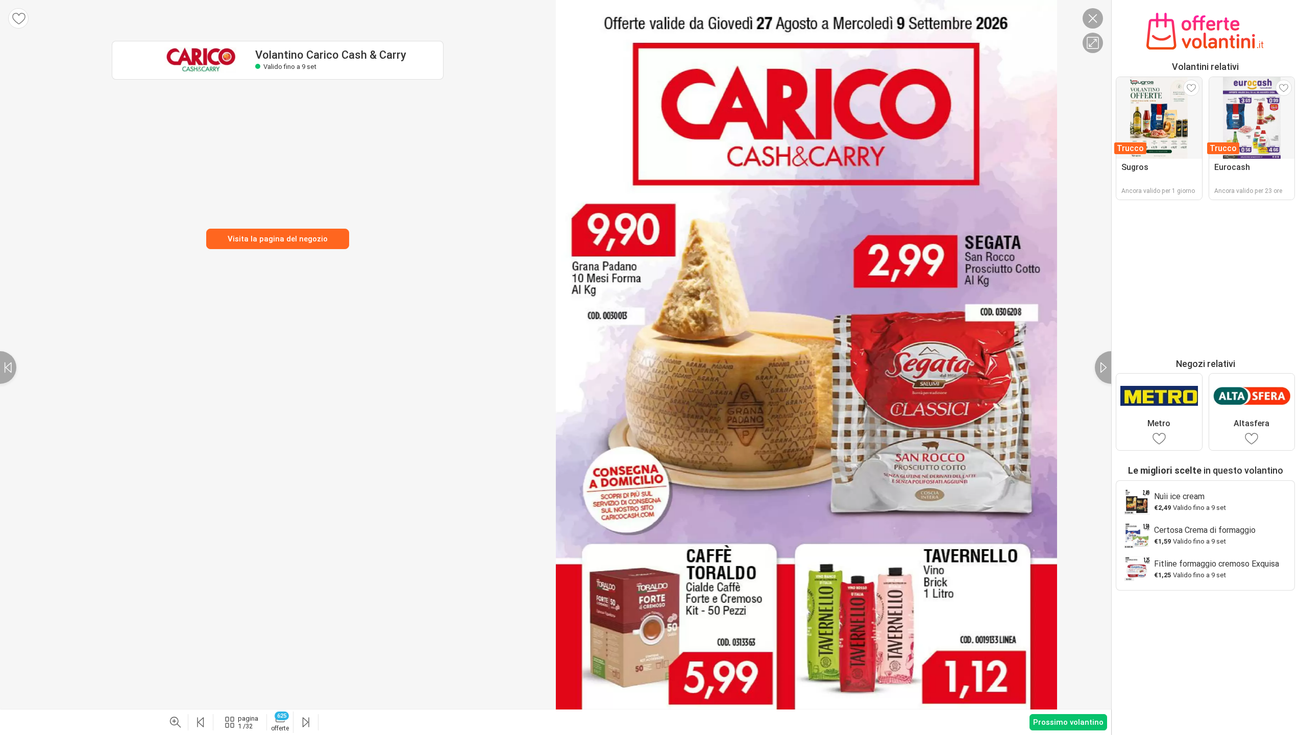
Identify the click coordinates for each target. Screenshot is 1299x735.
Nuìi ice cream (1179, 496)
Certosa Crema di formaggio (1205, 530)
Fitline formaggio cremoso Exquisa (1216, 564)
